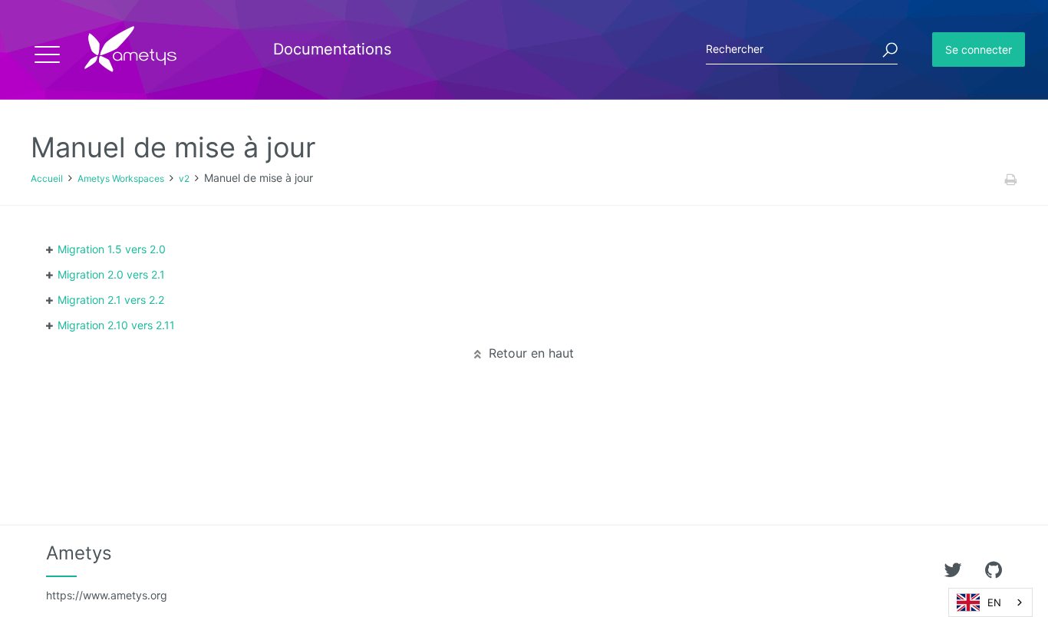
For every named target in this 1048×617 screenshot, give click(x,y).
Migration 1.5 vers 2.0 (112, 249)
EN (994, 602)
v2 (184, 178)
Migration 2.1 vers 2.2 (111, 299)
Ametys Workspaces (120, 178)
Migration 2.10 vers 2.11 (116, 325)
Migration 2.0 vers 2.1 (111, 274)
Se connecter (978, 49)
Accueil (47, 178)
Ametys (106, 572)
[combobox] (990, 602)
